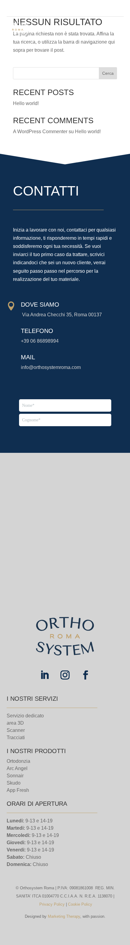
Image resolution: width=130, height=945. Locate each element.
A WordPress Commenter (40, 131)
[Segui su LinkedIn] (119, 8)
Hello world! (26, 103)
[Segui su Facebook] (99, 8)
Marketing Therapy (64, 916)
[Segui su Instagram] (109, 8)
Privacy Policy (52, 904)
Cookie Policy (80, 904)
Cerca (108, 73)
